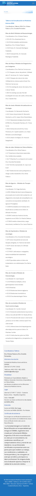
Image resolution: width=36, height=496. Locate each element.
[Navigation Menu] (33, 3)
